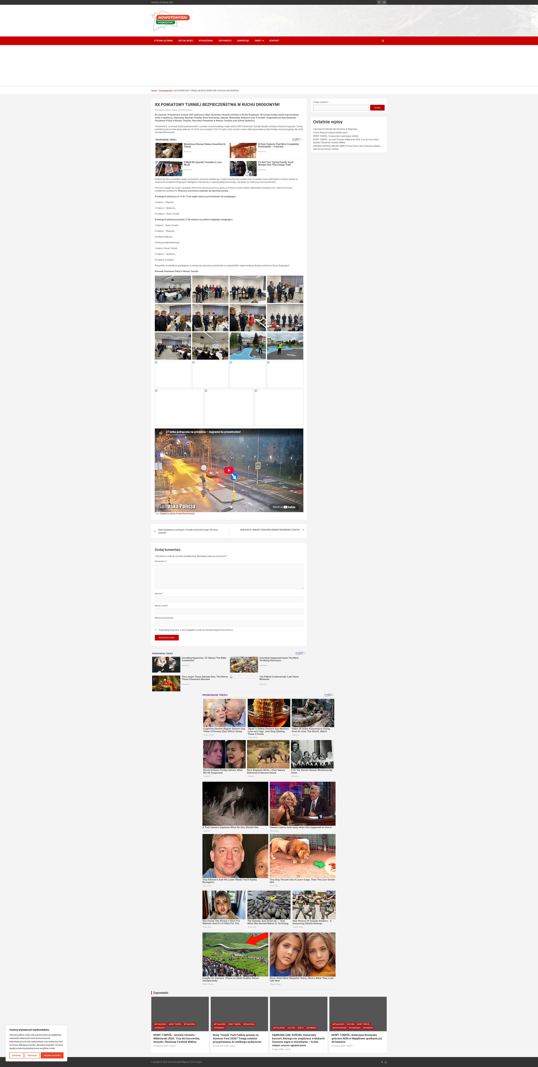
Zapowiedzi (224, 40)
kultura (291, 1028)
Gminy (258, 40)
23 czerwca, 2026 (220, 1046)
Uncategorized (339, 1028)
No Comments (185, 110)
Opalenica (164, 513)
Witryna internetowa (164, 618)
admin (175, 110)
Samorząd (243, 40)
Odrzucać (32, 1055)
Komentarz (161, 561)
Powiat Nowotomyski (185, 513)
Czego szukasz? (321, 102)
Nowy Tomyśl (175, 1024)
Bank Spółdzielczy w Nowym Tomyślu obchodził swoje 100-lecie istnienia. (188, 531)
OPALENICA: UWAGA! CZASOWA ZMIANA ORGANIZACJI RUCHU (270, 530)
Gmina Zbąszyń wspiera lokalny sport (330, 132)
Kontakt (274, 40)
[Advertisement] (269, 66)
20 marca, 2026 (338, 1046)
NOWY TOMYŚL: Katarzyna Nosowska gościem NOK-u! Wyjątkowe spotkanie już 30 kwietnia (356, 1038)
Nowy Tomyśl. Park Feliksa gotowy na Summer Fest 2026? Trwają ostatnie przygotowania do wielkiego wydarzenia (237, 1038)
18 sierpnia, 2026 (160, 1046)
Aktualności (185, 40)
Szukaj (377, 107)
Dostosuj (16, 1055)
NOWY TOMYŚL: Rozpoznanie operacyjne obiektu (336, 136)
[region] (36, 1043)
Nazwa (159, 593)
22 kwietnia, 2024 (162, 110)
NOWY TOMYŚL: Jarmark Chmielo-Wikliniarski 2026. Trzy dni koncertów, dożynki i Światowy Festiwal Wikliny (176, 1038)
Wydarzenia (206, 40)
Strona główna (163, 40)
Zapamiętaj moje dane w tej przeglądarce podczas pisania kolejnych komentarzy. (196, 630)
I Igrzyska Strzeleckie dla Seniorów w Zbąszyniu (335, 129)
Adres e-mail (161, 605)
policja (172, 513)
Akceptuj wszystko (52, 1055)
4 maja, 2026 (277, 1049)
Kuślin (301, 1028)
